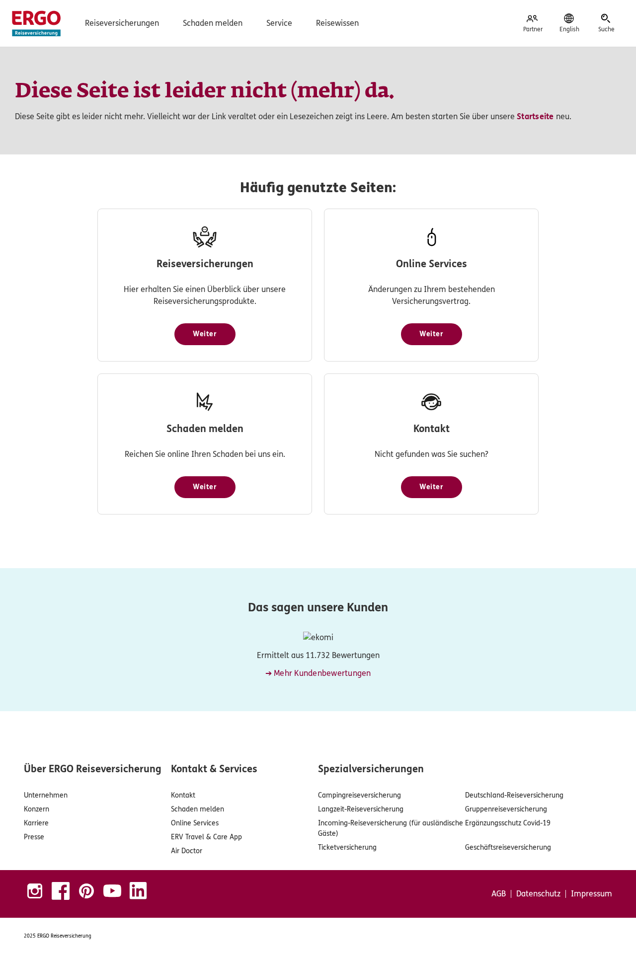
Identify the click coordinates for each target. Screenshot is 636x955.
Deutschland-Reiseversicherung (514, 795)
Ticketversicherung (347, 847)
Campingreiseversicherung (359, 795)
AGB (498, 894)
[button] (205, 334)
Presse (34, 837)
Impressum (591, 894)
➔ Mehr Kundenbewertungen (318, 673)
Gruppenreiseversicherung (506, 809)
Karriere (36, 823)
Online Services (195, 823)
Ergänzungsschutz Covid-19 (508, 823)
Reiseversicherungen (122, 23)
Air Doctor (186, 851)
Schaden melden (212, 23)
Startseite (535, 116)
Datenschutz (538, 894)
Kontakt (183, 795)
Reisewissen (337, 23)
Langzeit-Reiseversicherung (360, 809)
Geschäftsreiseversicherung (508, 847)
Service (279, 23)
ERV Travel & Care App (206, 837)
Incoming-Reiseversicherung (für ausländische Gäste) (390, 828)
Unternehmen (46, 795)
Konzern (36, 809)
